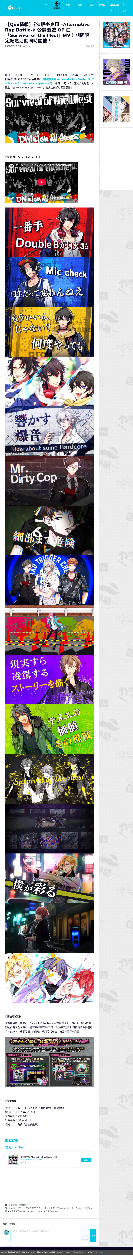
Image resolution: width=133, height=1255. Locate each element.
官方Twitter (14, 1147)
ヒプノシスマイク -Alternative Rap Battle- (62, 1208)
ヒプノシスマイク (32, 1208)
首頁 (46, 4)
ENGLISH (114, 4)
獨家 (80, 4)
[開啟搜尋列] (124, 4)
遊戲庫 (102, 4)
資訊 (68, 4)
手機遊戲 (13, 1205)
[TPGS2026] (57, 5)
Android (12, 1208)
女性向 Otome (52, 1211)
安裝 (86, 1160)
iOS (19, 1208)
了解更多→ (101, 1252)
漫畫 (92, 4)
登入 (124, 11)
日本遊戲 (23, 1205)
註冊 (112, 11)
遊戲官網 (11, 1140)
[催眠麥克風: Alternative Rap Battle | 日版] (49, 1160)
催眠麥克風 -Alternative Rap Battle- (26, 1211)
